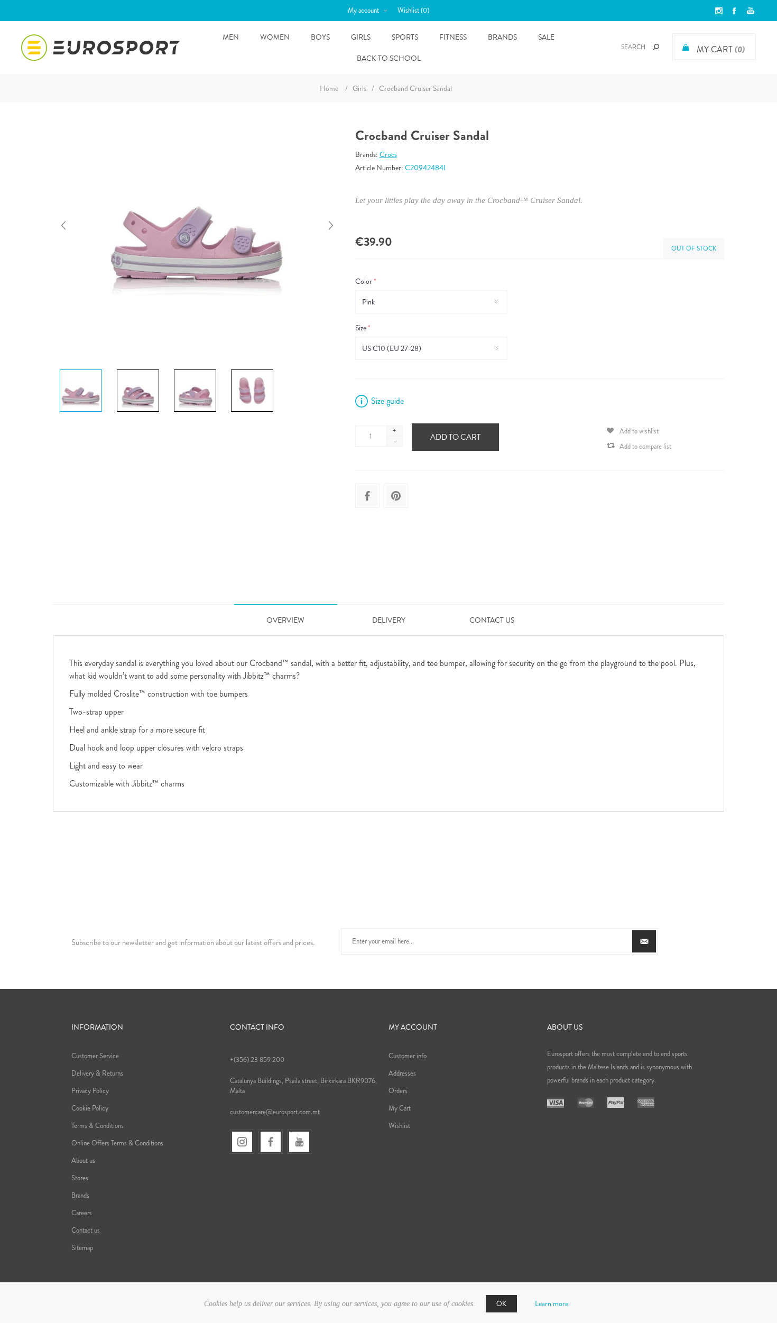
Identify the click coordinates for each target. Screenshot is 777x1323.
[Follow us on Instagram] (242, 1142)
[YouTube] (299, 1142)
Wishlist (399, 1126)
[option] (84, 371)
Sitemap (82, 1248)
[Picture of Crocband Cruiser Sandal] (81, 369)
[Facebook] (271, 1142)
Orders (398, 1091)
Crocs (388, 154)
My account (363, 10)
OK (501, 1304)
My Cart (399, 1108)
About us (83, 1160)
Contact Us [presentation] (491, 620)
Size (361, 327)
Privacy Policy (90, 1091)
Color (364, 281)
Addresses (402, 1073)
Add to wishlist (639, 431)
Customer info (407, 1056)
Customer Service (95, 1056)
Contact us (85, 1230)
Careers (81, 1213)
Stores (79, 1178)
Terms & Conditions (97, 1126)
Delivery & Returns (97, 1073)
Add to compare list (645, 446)
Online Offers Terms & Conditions (117, 1143)
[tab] (285, 619)
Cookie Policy (89, 1108)
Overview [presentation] (285, 620)
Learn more (551, 1303)
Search (656, 47)
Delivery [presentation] (388, 620)
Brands (502, 37)
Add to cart (455, 437)
